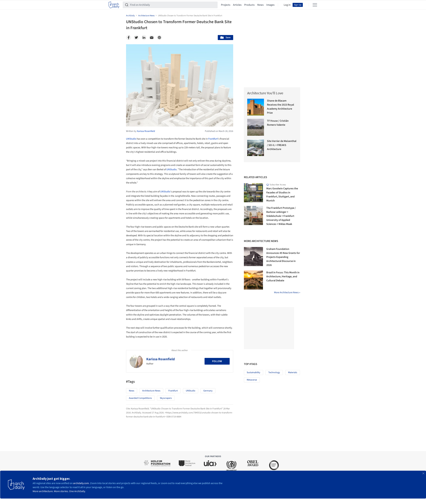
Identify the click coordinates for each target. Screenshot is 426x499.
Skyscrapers (166, 398)
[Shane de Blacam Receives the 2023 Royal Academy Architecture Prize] (255, 107)
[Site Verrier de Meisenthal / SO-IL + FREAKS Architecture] (255, 147)
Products (249, 5)
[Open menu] (315, 5)
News (260, 5)
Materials (292, 372)
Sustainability (253, 372)
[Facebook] (128, 37)
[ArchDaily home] (114, 5)
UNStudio (131, 139)
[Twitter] (136, 37)
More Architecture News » (287, 292)
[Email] (151, 37)
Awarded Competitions (140, 398)
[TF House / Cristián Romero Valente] (255, 127)
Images (270, 5)
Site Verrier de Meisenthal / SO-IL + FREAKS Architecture (281, 145)
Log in (287, 5)
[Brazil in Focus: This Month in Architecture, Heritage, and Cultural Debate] (253, 280)
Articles (237, 5)
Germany (208, 390)
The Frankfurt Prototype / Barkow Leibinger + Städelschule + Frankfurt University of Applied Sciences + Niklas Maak (281, 216)
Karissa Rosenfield (160, 359)
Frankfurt (213, 139)
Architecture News (151, 390)
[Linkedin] (143, 37)
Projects (225, 5)
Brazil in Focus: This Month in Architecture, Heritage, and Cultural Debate (282, 276)
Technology (274, 372)
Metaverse (252, 380)
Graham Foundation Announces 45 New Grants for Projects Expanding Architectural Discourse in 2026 (283, 257)
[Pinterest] (159, 37)
